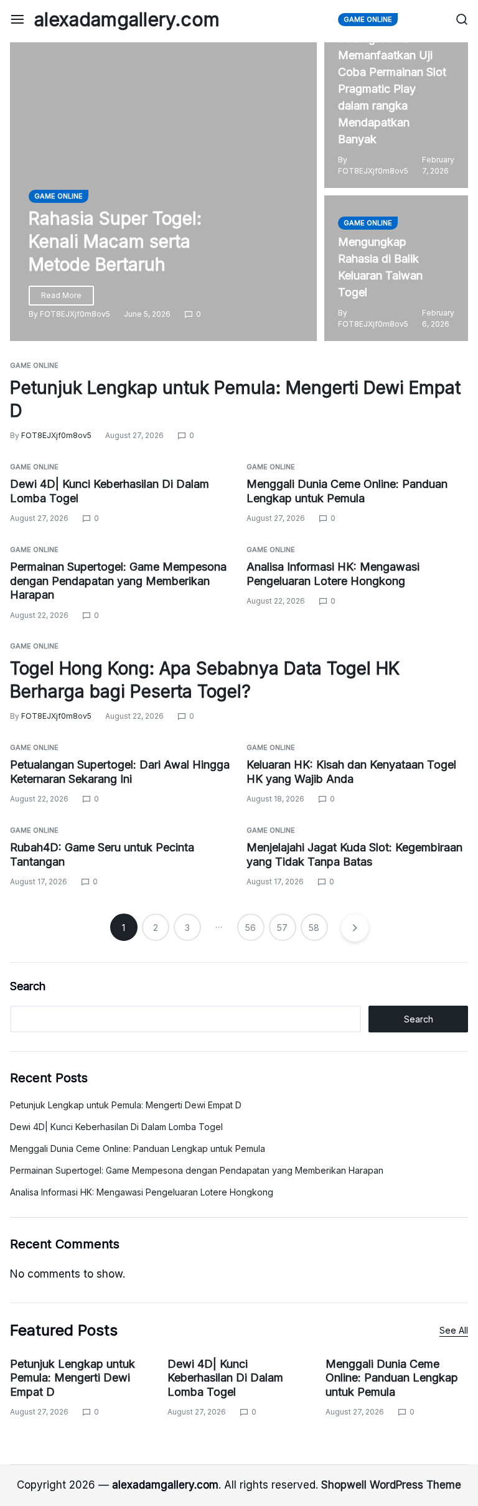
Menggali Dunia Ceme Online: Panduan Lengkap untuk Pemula (137, 1148)
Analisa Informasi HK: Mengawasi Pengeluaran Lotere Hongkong (141, 1192)
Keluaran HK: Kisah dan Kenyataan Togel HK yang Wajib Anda (351, 771)
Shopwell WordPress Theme (391, 1485)
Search (27, 986)
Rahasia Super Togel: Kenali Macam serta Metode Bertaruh (115, 242)
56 (250, 927)
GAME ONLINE (58, 196)
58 (314, 927)
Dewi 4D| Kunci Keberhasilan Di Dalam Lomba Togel (116, 1126)
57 (282, 927)
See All (453, 1330)
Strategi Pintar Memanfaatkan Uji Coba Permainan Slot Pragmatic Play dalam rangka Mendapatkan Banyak (392, 89)
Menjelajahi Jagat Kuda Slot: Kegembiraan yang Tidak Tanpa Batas (354, 854)
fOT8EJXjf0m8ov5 (75, 314)
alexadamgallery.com (127, 19)
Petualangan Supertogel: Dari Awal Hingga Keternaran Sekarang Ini (120, 771)
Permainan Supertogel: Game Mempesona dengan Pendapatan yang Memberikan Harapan (118, 580)
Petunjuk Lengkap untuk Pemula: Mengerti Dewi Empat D (125, 1105)
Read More (61, 295)
